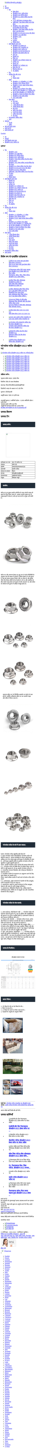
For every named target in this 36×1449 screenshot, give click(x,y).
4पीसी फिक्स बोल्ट (18, 107)
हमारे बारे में (8, 128)
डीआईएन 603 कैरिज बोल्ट (20, 15)
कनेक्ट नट (16, 62)
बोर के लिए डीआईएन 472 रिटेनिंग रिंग (23, 92)
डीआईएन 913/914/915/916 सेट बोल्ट (24, 33)
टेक (14, 76)
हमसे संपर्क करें (9, 130)
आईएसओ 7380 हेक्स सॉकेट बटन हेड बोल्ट (21, 171)
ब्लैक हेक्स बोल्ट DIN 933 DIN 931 (19, 313)
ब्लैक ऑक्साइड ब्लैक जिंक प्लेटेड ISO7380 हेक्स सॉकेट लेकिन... (18, 295)
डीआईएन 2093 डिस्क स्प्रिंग (21, 83)
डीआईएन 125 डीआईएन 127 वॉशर (22, 81)
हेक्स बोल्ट (16, 11)
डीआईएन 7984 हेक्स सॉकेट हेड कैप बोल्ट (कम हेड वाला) (23, 30)
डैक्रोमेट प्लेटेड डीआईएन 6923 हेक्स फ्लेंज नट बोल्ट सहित (19, 1141)
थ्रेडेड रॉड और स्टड (15, 74)
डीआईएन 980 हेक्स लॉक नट (21, 53)
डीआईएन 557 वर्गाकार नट (20, 65)
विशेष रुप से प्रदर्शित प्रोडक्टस (10, 1234)
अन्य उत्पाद (8, 252)
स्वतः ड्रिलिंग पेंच (13, 1237)
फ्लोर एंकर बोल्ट (17, 110)
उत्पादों (7, 8)
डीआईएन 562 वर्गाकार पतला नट (22, 60)
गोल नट (15, 54)
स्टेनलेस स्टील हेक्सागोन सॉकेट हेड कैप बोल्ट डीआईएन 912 (19, 326)
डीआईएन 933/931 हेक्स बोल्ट (17, 170)
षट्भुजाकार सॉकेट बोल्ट (15, 117)
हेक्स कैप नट (16, 67)
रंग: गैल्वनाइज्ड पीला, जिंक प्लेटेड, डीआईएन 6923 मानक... (19, 1166)
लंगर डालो (16, 103)
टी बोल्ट (15, 38)
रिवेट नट (15, 58)
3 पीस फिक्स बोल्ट (18, 105)
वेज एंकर (15, 101)
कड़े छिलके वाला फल (15, 44)
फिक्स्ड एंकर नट (17, 69)
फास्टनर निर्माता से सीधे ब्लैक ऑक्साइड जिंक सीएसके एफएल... (20, 306)
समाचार (7, 121)
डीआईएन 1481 (17, 37)
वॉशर (10, 80)
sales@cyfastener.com (8, 1211)
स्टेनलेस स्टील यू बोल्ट (25, 1237)
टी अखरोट (16, 71)
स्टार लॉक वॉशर (17, 98)
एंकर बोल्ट (12, 99)
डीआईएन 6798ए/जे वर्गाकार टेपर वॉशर (23, 94)
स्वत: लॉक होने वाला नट (8, 1236)
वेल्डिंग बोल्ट (16, 42)
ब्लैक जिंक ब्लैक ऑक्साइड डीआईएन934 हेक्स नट (16, 284)
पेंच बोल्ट (28, 1236)
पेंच (10, 10)
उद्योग (10, 124)
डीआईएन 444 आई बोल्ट (19, 35)
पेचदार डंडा (16, 78)
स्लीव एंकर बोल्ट (17, 114)
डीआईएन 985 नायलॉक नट (20, 47)
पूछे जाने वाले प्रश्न (10, 126)
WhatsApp (7, 1251)
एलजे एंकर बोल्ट (17, 112)
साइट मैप (22, 1234)
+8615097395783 (8, 1209)
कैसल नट (15, 63)
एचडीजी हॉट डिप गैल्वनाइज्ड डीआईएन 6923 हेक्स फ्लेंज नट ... (19, 1128)
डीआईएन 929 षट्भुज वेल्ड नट (21, 51)
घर (5, 6)
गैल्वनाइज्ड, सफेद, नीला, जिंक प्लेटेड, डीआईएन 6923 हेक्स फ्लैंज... (19, 276)
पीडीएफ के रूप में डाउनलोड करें (17, 407)
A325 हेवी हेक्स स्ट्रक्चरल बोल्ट (22, 20)
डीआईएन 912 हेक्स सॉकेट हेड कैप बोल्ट (20, 166)
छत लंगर (15, 108)
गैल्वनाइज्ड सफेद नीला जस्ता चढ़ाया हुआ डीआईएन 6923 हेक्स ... (20, 1193)
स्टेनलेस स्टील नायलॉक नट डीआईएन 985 (18, 1103)
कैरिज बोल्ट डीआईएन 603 (16, 341)
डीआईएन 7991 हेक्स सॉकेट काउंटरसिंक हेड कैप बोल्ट (21, 27)
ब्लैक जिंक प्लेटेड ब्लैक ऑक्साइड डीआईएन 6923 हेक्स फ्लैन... (19, 1155)
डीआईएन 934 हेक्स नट (19, 45)
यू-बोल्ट (15, 40)
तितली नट (16, 56)
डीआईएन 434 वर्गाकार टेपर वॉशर (22, 89)
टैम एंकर (15, 116)
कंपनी (10, 123)
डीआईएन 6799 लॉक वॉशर (20, 96)
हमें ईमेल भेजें (4, 407)
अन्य (10, 119)
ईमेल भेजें (3, 1248)
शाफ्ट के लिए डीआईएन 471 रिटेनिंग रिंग (24, 90)
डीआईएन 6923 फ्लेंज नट (20, 49)
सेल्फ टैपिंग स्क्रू (20, 1236)
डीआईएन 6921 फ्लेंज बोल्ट (20, 13)
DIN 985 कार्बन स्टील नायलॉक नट (19, 319)
